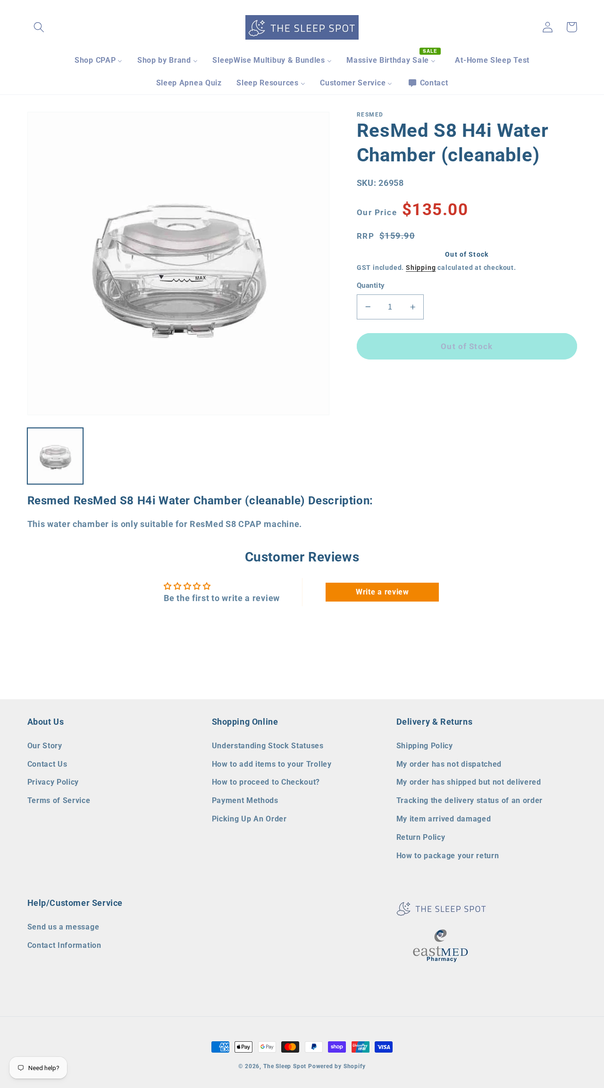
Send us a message (63, 926)
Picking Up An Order (249, 818)
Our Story (44, 745)
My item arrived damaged (443, 818)
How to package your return (447, 855)
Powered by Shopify (337, 1066)
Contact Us (47, 764)
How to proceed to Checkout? (266, 782)
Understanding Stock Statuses (268, 745)
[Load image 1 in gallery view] (55, 456)
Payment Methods (245, 800)
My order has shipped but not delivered (468, 782)
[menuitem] (98, 60)
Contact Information (64, 945)
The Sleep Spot (284, 1066)
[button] (39, 27)
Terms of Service (59, 800)
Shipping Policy (424, 745)
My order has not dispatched (449, 764)
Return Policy (420, 837)
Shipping (421, 267)
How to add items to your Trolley (272, 764)
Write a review (382, 591)
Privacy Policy (53, 782)
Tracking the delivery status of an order (469, 800)
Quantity (371, 285)
